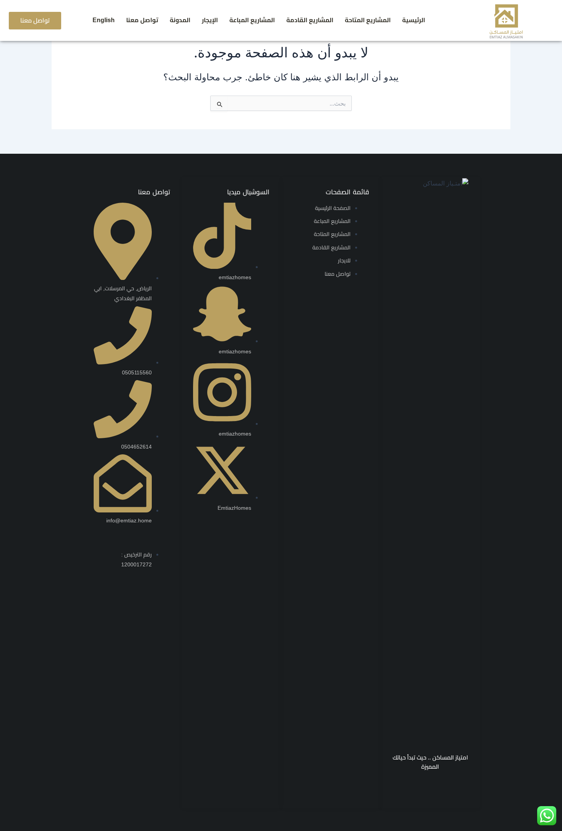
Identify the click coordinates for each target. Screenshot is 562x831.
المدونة (180, 20)
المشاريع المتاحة (368, 20)
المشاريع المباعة (252, 20)
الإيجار (210, 20)
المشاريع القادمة (309, 20)
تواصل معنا (142, 20)
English (104, 20)
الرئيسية (413, 20)
